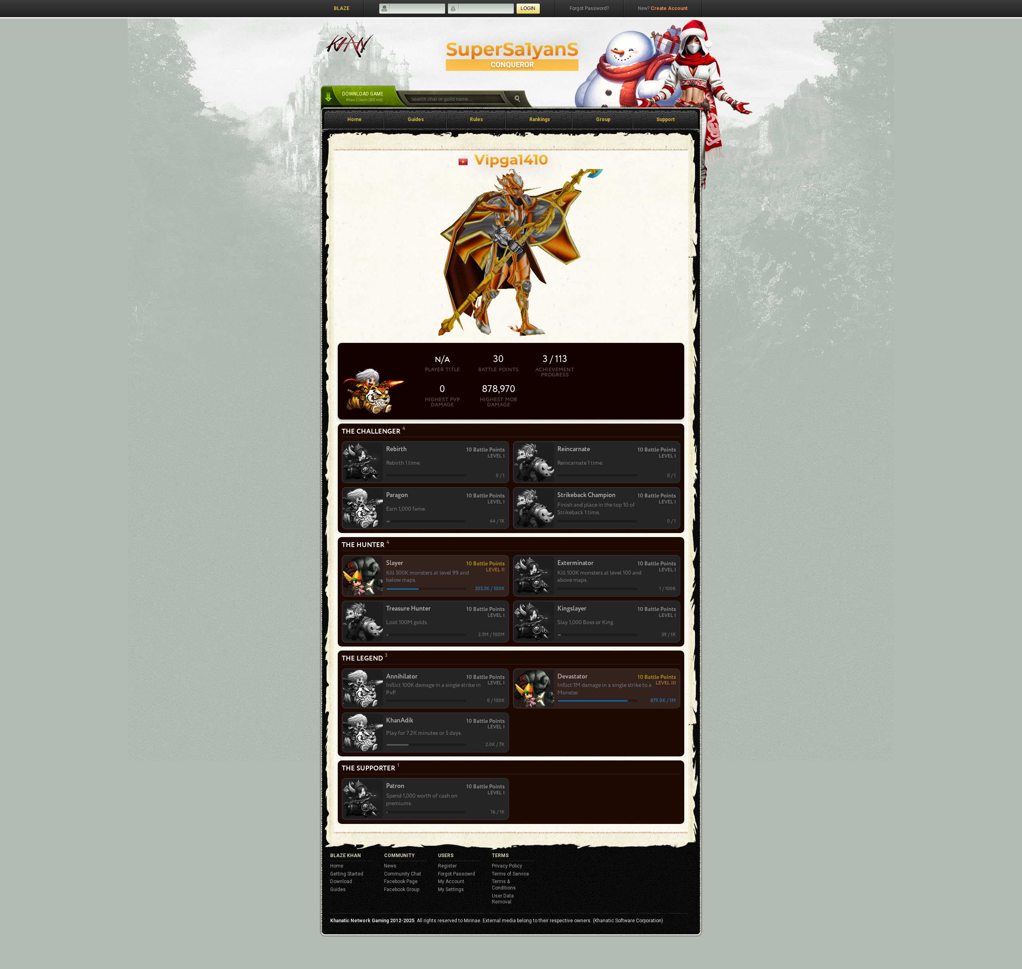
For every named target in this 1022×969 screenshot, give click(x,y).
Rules (476, 119)
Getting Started (346, 874)
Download (341, 881)
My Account (451, 881)
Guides (416, 119)
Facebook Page (401, 881)
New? (662, 8)
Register (447, 866)
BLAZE (341, 8)
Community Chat (402, 874)
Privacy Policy (507, 866)
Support (665, 119)
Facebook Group (401, 889)
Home (354, 119)
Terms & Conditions (504, 885)
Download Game (362, 96)
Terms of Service (510, 874)
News (390, 866)
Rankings (539, 119)
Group (603, 119)
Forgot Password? (589, 8)
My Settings (451, 889)
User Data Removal (503, 899)
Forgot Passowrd (456, 874)
